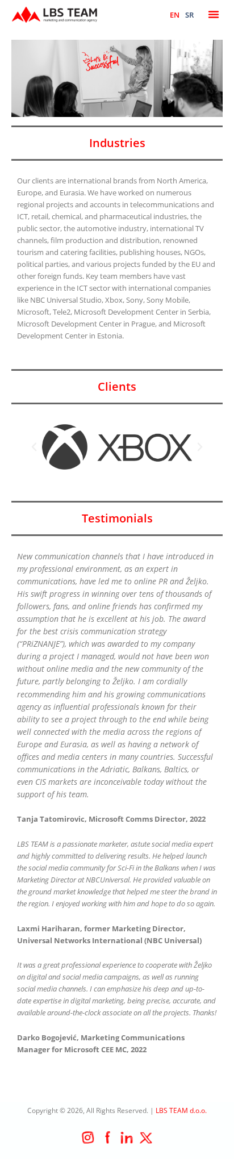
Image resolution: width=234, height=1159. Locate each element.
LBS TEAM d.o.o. (181, 1110)
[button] (213, 14)
